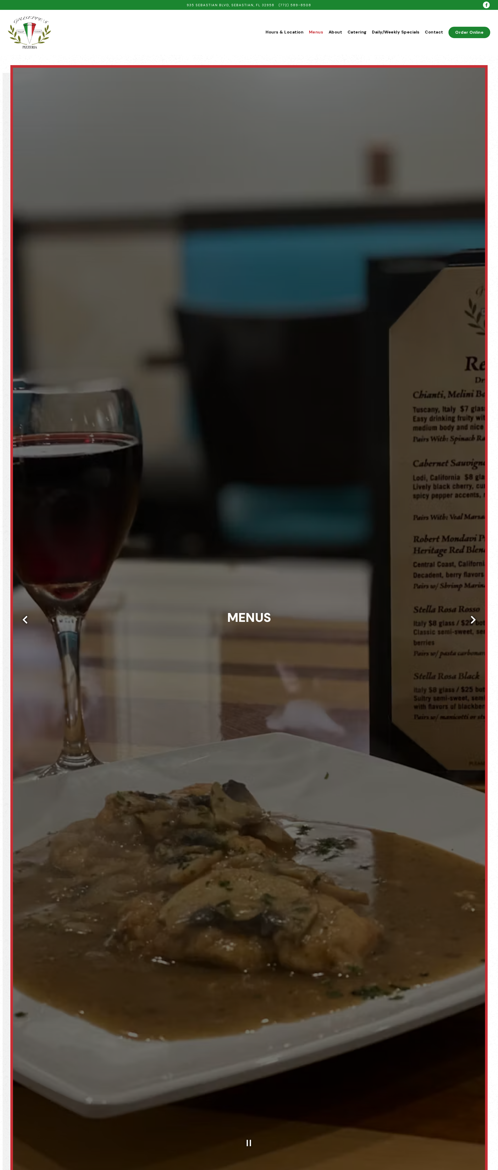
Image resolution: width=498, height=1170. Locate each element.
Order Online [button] (469, 32)
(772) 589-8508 (295, 5)
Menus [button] (316, 32)
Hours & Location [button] (284, 32)
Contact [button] (434, 32)
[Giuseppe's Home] (29, 32)
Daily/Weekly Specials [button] (396, 32)
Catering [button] (357, 32)
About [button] (335, 32)
